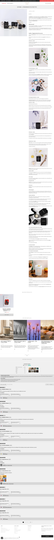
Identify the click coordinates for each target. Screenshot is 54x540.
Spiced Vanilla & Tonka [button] (5, 495)
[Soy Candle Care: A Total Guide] (6, 330)
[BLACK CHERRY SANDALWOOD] (6, 301)
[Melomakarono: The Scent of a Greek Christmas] (47, 330)
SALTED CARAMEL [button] (5, 519)
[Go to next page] (32, 522)
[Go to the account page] (47, 3)
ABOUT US (15, 527)
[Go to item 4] (37, 369)
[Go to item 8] (37, 371)
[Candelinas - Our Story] (33, 330)
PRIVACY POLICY (3, 532)
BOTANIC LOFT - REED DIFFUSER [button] (7, 465)
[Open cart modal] (50, 3)
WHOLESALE (16, 531)
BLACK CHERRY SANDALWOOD (7, 309)
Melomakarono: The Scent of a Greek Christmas (46, 342)
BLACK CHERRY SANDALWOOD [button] (7, 507)
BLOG (15, 532)
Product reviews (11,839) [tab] (3, 384)
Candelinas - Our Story (32, 342)
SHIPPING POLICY (3, 528)
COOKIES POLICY (3, 531)
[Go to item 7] (35, 371)
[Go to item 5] (30, 371)
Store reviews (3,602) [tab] (9, 384)
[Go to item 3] (35, 369)
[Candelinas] (27, 3)
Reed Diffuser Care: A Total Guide (20, 342)
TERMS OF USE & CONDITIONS (5, 530)
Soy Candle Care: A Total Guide (6, 342)
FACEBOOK (29, 528)
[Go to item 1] (30, 369)
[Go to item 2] (32, 369)
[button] (20, 367)
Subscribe (47, 536)
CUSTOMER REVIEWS (17, 530)
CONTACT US (16, 528)
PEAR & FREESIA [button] (5, 454)
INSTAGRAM (29, 527)
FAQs (1, 527)
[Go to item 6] (32, 371)
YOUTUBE (29, 530)
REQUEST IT (16, 533)
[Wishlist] (48, 3)
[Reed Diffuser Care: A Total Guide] (20, 330)
